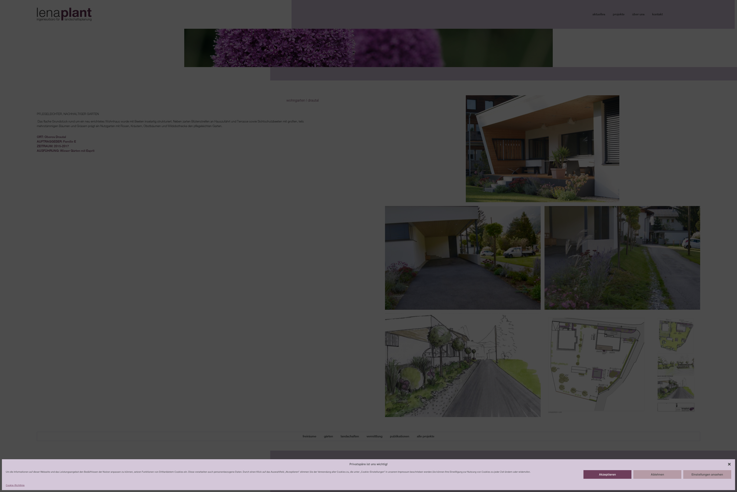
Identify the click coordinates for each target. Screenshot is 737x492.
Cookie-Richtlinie (15, 485)
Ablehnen (657, 474)
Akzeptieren (607, 474)
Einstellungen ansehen (707, 474)
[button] (729, 464)
